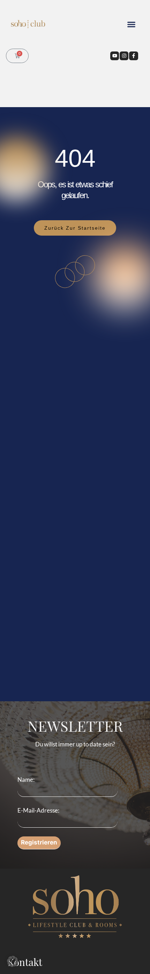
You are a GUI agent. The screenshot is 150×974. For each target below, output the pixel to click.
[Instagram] (124, 55)
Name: (26, 779)
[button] (131, 24)
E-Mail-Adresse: (38, 810)
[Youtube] (114, 55)
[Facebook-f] (133, 55)
